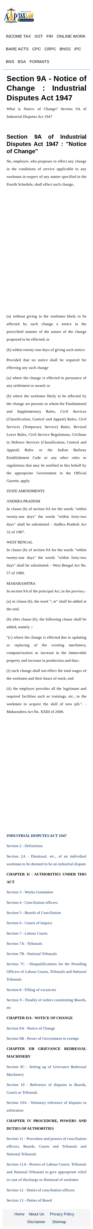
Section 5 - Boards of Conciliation (34, 913)
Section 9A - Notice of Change (31, 1028)
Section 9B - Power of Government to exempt (43, 1038)
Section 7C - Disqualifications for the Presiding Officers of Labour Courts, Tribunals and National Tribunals (46, 972)
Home (19, 1214)
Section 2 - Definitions (25, 846)
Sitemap (59, 1222)
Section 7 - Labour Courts (27, 933)
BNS (10, 61)
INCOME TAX (18, 36)
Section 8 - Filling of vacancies (31, 990)
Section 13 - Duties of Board (29, 1200)
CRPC (50, 49)
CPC (36, 49)
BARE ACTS (17, 49)
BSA (22, 61)
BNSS (65, 49)
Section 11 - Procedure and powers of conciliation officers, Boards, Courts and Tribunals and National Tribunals (46, 1146)
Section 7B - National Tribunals (32, 954)
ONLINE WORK (71, 36)
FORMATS (39, 61)
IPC (77, 49)
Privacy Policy (62, 1214)
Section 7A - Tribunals (24, 943)
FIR (49, 36)
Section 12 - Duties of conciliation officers (41, 1190)
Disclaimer (36, 1222)
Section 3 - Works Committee (30, 892)
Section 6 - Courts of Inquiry (29, 923)
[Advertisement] (46, 263)
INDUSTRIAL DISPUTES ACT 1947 (37, 836)
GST (39, 36)
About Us (36, 1214)
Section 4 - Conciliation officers (32, 902)
